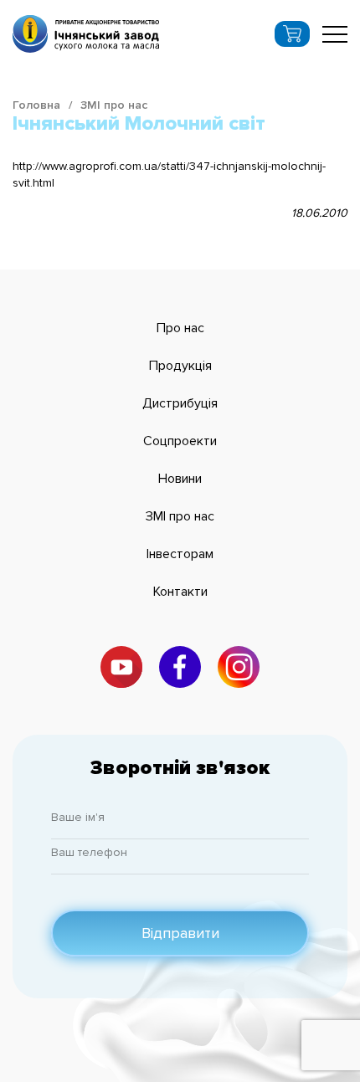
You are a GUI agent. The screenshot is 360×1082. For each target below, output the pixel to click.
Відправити (180, 933)
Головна (36, 105)
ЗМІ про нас (113, 105)
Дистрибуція (180, 403)
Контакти (180, 591)
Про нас (180, 328)
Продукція (180, 365)
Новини (180, 478)
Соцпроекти (180, 441)
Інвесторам (180, 554)
